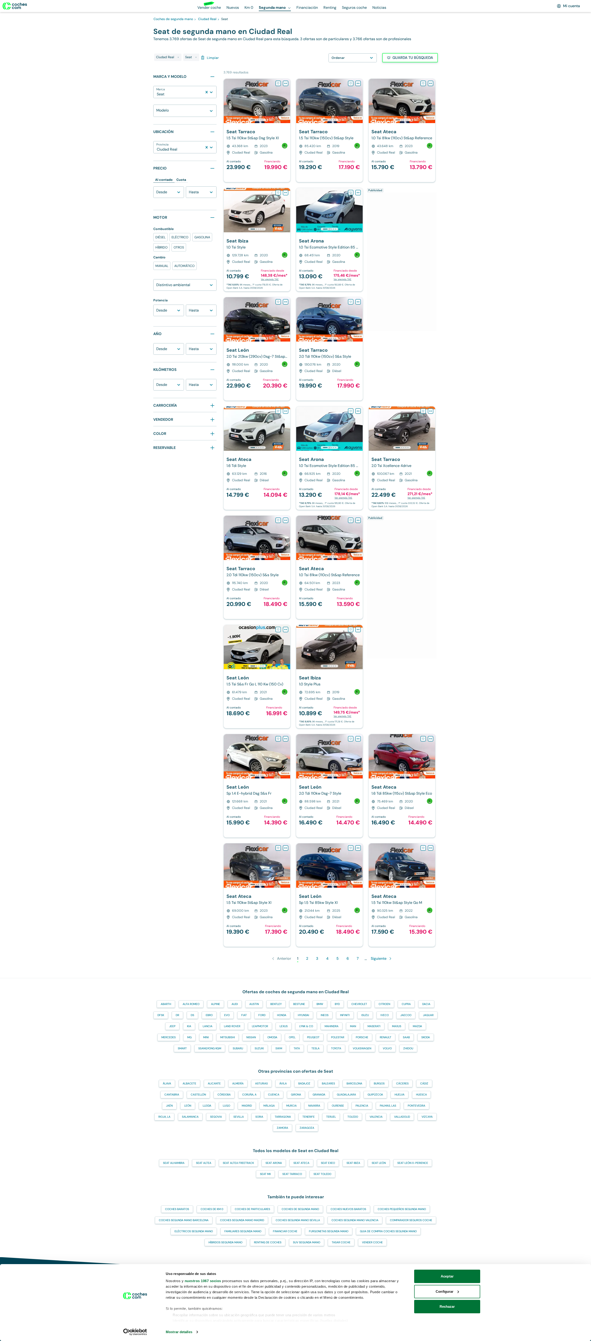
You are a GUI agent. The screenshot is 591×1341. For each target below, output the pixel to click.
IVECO (384, 1015)
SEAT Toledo (322, 1174)
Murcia (291, 1106)
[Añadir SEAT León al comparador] (285, 302)
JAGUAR (428, 1015)
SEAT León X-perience (412, 1163)
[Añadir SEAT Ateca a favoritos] (423, 83)
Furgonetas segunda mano (328, 1231)
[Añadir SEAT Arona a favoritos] (350, 192)
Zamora (282, 1128)
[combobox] (157, 94)
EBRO (209, 1015)
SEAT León (379, 1163)
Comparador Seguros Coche (411, 1220)
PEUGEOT (313, 1037)
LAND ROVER (232, 1026)
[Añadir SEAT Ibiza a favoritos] (278, 192)
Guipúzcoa (375, 1094)
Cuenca (273, 1094)
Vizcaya (427, 1117)
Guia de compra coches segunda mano (388, 1231)
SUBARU (238, 1048)
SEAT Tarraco (292, 1174)
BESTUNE (299, 1004)
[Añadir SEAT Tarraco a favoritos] (278, 83)
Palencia (362, 1106)
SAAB (406, 1037)
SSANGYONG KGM (209, 1048)
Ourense (338, 1106)
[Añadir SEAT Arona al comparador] (358, 192)
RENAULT (385, 1037)
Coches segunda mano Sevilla (298, 1220)
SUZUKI (259, 1048)
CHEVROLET (359, 1004)
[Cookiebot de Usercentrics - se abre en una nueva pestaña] (135, 1332)
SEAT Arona (273, 1163)
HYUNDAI (303, 1015)
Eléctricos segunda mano (194, 1231)
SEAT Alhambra (173, 1163)
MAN (353, 1026)
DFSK (160, 1015)
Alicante (214, 1083)
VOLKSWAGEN (362, 1048)
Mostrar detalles (179, 1332)
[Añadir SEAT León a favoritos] (278, 302)
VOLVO (387, 1048)
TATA (297, 1048)
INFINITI (345, 1015)
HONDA (281, 1015)
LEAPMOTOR (260, 1026)
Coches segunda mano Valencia (355, 1220)
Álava (167, 1083)
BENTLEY (276, 1004)
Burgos (379, 1083)
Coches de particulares (252, 1209)
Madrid (247, 1106)
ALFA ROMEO (191, 1004)
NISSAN (251, 1037)
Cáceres (402, 1083)
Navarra (314, 1106)
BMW (320, 1004)
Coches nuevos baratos (348, 1209)
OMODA (272, 1037)
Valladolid (402, 1117)
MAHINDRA (331, 1026)
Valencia (376, 1117)
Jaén (169, 1106)
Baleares (328, 1083)
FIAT (244, 1015)
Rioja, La (164, 1117)
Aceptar (447, 1276)
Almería (238, 1083)
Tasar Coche (341, 1242)
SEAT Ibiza (353, 1163)
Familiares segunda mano (242, 1231)
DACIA (426, 1004)
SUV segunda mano (306, 1242)
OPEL (292, 1037)
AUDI (235, 1004)
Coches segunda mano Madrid (242, 1220)
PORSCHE (362, 1037)
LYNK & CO (306, 1026)
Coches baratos (177, 1209)
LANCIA (207, 1026)
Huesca (421, 1094)
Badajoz (304, 1083)
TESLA (315, 1048)
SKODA (425, 1037)
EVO (227, 1015)
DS (192, 1015)
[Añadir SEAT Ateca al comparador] (430, 83)
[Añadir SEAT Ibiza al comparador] (285, 192)
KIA (189, 1026)
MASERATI (374, 1026)
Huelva (399, 1094)
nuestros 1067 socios (203, 1281)
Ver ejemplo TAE (270, 279)
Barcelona (354, 1083)
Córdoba (224, 1094)
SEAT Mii (265, 1174)
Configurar (444, 1291)
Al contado (164, 180)
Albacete (189, 1083)
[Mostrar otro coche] (257, 119)
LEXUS (284, 1026)
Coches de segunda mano (300, 1209)
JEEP (172, 1026)
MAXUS (396, 1026)
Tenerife (308, 1117)
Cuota (181, 180)
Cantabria (171, 1094)
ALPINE (215, 1004)
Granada (319, 1094)
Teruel (331, 1117)
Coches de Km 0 (212, 1209)
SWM (278, 1048)
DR (177, 1015)
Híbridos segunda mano (225, 1242)
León (187, 1106)
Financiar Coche (285, 1231)
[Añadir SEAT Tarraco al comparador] (285, 83)
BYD (337, 1004)
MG (189, 1037)
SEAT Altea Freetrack (238, 1163)
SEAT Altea (203, 1163)
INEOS (325, 1015)
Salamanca (190, 1117)
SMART (182, 1048)
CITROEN (384, 1004)
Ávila (283, 1083)
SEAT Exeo (328, 1163)
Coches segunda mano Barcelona (183, 1220)
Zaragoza (307, 1128)
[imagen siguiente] (286, 101)
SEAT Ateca (301, 1163)
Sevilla (238, 1117)
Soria (259, 1117)
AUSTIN (254, 1004)
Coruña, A (249, 1094)
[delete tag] (178, 57)
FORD (261, 1015)
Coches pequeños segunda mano (402, 1209)
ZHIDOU (408, 1048)
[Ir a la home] (14, 6)
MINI (206, 1037)
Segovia (216, 1117)
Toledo (352, 1117)
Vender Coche (372, 1242)
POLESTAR (337, 1037)
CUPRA (406, 1004)
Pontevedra (416, 1106)
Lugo (226, 1106)
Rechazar (447, 1306)
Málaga (269, 1106)
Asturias (261, 1083)
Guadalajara (346, 1094)
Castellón (198, 1094)
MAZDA (417, 1026)
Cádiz (424, 1083)
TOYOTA (336, 1048)
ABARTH (166, 1004)
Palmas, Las (388, 1106)
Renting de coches (267, 1242)
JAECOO (405, 1015)
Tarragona (283, 1117)
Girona (296, 1094)
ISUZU (365, 1015)
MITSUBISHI (227, 1037)
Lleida (207, 1106)
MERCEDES (168, 1037)
